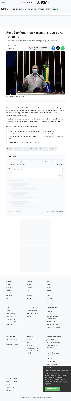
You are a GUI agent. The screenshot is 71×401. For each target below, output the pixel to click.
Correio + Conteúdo (32, 308)
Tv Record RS (10, 387)
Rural (48, 284)
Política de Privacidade (54, 327)
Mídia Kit (29, 345)
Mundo (49, 282)
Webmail (49, 359)
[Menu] (3, 2)
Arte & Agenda (11, 313)
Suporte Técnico (52, 364)
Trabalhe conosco (52, 324)
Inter (8, 311)
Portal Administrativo (54, 353)
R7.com (8, 390)
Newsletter (10, 287)
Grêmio (8, 308)
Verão (48, 296)
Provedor (50, 356)
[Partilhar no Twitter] (58, 48)
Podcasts (29, 282)
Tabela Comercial (32, 348)
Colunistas (9, 296)
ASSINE (15, 9)
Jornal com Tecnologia (33, 313)
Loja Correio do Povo (53, 343)
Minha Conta (51, 361)
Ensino (49, 290)
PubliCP (8, 290)
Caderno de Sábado (12, 322)
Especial (9, 325)
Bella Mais (9, 316)
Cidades (29, 296)
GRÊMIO (41, 9)
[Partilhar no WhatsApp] (63, 48)
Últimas (8, 282)
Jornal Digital (51, 340)
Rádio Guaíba (10, 384)
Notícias (29, 287)
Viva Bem (29, 316)
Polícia (28, 298)
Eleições (9, 284)
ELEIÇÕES (22, 9)
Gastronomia (10, 319)
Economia (29, 293)
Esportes (49, 298)
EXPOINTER (32, 9)
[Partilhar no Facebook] (53, 48)
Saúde (49, 293)
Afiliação (49, 311)
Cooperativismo (31, 311)
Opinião (9, 293)
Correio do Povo (11, 382)
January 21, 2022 (34, 142)
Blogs (8, 298)
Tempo (49, 287)
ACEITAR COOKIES (52, 389)
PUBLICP (55, 9)
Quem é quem (51, 321)
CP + (48, 350)
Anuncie (29, 340)
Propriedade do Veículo (54, 314)
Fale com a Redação (12, 345)
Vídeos (28, 284)
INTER (48, 9)
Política (4, 9)
